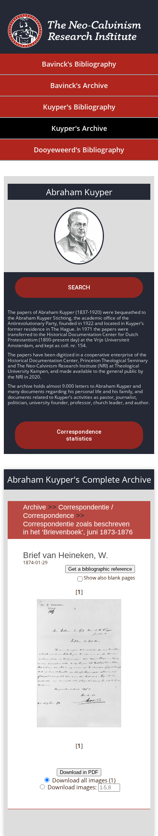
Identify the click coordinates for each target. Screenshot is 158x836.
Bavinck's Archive (79, 85)
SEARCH (79, 287)
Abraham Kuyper (79, 192)
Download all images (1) (83, 780)
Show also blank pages (109, 577)
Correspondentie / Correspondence (68, 511)
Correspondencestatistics (79, 435)
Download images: (73, 787)
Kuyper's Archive (79, 128)
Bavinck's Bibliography (79, 64)
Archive (34, 507)
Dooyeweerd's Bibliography (79, 149)
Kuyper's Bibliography (79, 106)
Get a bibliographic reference (100, 569)
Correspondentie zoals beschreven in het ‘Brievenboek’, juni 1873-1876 (78, 528)
